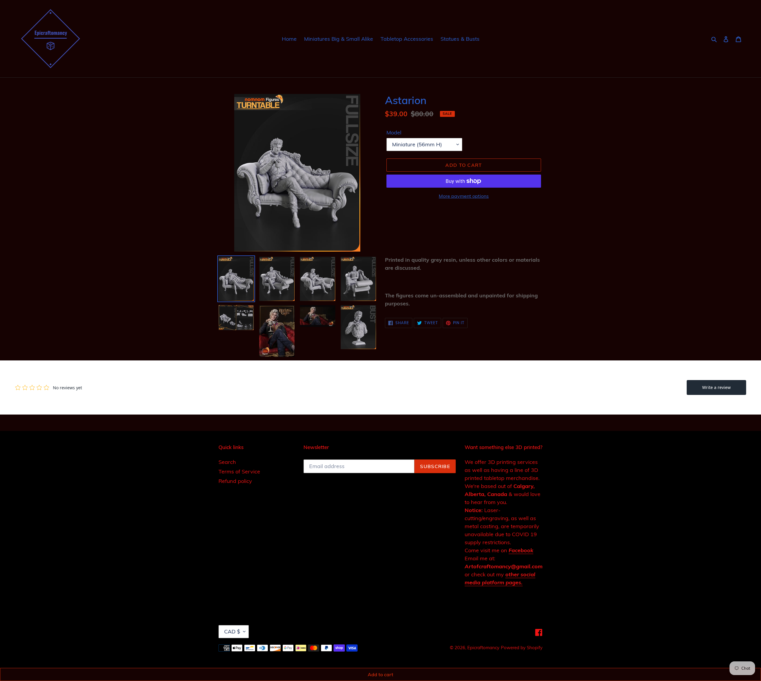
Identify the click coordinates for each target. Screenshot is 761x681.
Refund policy (235, 481)
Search (227, 462)
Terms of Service (239, 471)
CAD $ (232, 631)
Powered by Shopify (522, 647)
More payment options (464, 196)
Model (393, 132)
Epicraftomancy (483, 647)
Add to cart (380, 674)
